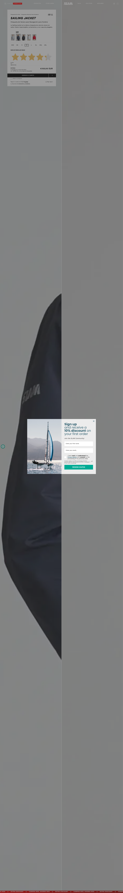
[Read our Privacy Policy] (92, 461)
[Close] (94, 421)
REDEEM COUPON (78, 467)
